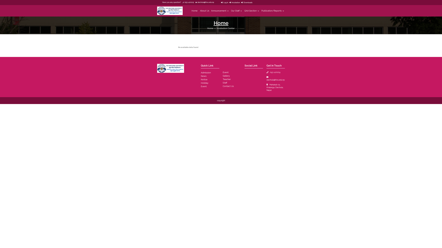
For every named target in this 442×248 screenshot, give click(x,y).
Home (195, 11)
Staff (225, 83)
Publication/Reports (271, 11)
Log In (226, 2)
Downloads (248, 2)
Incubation (236, 2)
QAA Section (250, 11)
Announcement (219, 11)
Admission (206, 72)
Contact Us (228, 86)
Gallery (226, 76)
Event (204, 86)
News (203, 76)
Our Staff (235, 11)
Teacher (227, 79)
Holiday (204, 83)
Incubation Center (226, 28)
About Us (204, 11)
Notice (204, 79)
